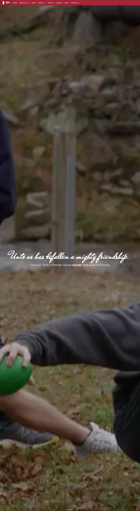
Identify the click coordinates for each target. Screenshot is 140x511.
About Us (22, 3)
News (34, 3)
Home (15, 3)
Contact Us (75, 3)
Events (40, 3)
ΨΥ (8, 2)
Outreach (59, 3)
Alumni (50, 3)
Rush (66, 3)
